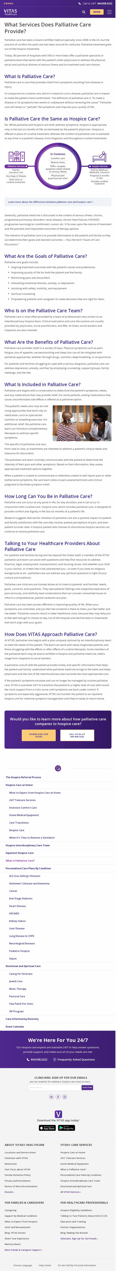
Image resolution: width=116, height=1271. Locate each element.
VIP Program (16, 1011)
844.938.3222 (39, 1059)
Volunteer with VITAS (16, 1157)
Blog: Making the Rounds (74, 1232)
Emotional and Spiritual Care (23, 966)
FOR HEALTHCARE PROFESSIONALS (84, 1202)
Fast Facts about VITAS (17, 1169)
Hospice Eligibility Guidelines (76, 1210)
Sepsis (13, 958)
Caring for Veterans (20, 973)
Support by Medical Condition (21, 1215)
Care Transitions (19, 822)
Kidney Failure (17, 921)
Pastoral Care (17, 996)
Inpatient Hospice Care (20, 853)
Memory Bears (13, 1244)
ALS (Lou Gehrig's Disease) (24, 876)
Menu (109, 12)
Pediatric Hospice (19, 951)
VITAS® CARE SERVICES (76, 1145)
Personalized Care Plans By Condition (28, 868)
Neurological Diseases (22, 943)
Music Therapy (17, 988)
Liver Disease (17, 928)
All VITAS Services (70, 1191)
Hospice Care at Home (19, 785)
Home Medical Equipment (24, 815)
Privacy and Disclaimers (18, 1180)
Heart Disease (17, 906)
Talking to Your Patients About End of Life (83, 1215)
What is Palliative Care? (20, 860)
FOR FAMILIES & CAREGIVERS (24, 1202)
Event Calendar (15, 1026)
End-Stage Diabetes (20, 898)
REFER (96, 12)
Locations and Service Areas (20, 1152)
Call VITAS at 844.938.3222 (77, 735)
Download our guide (38, 735)
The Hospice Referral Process (23, 777)
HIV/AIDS (14, 913)
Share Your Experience (17, 1238)
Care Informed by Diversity (22, 1019)
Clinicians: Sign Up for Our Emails (78, 1238)
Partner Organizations (72, 1227)
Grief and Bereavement (18, 1227)
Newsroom (11, 1163)
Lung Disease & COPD (21, 936)
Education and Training (73, 1221)
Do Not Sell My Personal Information (77, 1265)
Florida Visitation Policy (18, 1174)
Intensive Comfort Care (23, 807)
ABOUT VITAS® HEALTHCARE (24, 1145)
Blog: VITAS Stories (15, 1232)
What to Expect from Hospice (21, 1221)
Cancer (13, 891)
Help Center (45, 1265)
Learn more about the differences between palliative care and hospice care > (50, 201)
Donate (9, 1191)
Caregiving (10, 1210)
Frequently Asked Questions (76, 1059)
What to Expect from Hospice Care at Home (35, 792)
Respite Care (16, 830)
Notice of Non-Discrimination (21, 1186)
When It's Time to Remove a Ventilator (32, 837)
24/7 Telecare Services (22, 800)
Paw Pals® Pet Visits (21, 1003)
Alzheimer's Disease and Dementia (29, 883)
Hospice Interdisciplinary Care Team (28, 845)
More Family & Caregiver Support (23, 1249)
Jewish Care (16, 981)
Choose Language (22, 1265)
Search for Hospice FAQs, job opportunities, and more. (84, 12)
